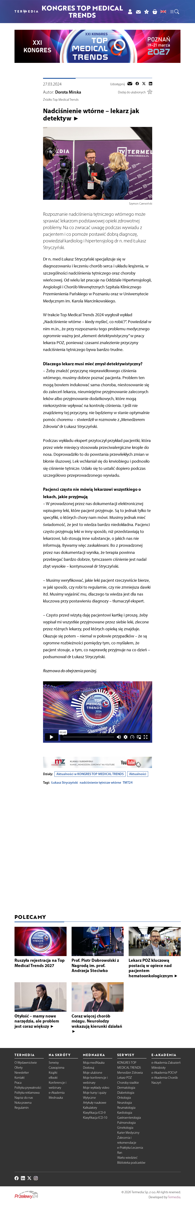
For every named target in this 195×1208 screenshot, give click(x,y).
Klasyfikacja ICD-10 (95, 1118)
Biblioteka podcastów (131, 1163)
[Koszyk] (154, 11)
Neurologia (124, 1103)
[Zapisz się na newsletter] (138, 11)
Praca (18, 1083)
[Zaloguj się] (130, 11)
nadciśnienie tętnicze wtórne (100, 782)
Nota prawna (23, 1103)
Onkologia (124, 1098)
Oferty (19, 1068)
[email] (129, 84)
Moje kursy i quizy (94, 1093)
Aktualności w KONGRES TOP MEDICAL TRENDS (90, 774)
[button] (174, 11)
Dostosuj (88, 1068)
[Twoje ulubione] (146, 11)
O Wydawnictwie (26, 1063)
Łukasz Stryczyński (64, 782)
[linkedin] (150, 84)
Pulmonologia (126, 1123)
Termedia (174, 1197)
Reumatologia (126, 1108)
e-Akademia (56, 1093)
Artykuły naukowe (94, 1103)
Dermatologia (126, 1088)
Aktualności (137, 774)
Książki (53, 1073)
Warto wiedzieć (127, 1158)
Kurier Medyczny (128, 1133)
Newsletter (22, 1073)
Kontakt (19, 1078)
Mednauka (56, 1098)
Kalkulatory (90, 1108)
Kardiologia (124, 1113)
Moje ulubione (92, 1073)
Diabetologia (125, 1093)
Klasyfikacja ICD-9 (94, 1113)
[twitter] (144, 84)
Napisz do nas (24, 1098)
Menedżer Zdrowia (130, 1073)
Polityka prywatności (28, 1088)
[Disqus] (97, 847)
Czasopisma (56, 1068)
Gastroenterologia (129, 1118)
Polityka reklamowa (27, 1093)
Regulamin (22, 1108)
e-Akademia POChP (164, 1073)
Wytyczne (89, 1098)
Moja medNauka (93, 1063)
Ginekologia (125, 1128)
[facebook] (137, 84)
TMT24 (128, 782)
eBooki (53, 1078)
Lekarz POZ (124, 1078)
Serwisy (54, 1063)
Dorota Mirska (68, 92)
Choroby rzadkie (128, 1083)
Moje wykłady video (96, 1088)
